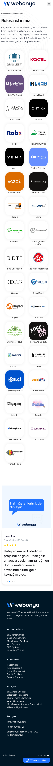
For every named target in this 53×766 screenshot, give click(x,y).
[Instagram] (44, 755)
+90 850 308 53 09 (15, 726)
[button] (49, 4)
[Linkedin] (41, 755)
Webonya (5, 13)
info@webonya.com (16, 721)
